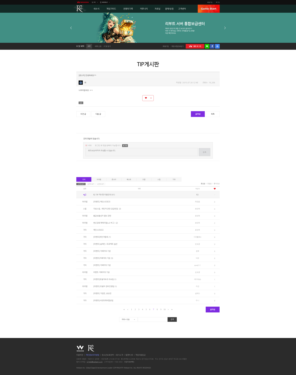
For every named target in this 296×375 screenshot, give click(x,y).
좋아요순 (217, 183)
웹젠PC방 (129, 355)
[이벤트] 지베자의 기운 (102, 265)
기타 (174, 179)
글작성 (197, 114)
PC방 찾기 (107, 46)
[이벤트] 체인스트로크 (101, 202)
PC (95, 2)
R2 (80, 9)
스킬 (158, 179)
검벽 (197, 251)
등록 (204, 152)
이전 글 (83, 114)
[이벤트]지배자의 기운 (103, 258)
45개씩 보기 (100, 184)
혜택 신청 (98, 46)
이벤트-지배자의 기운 (101, 272)
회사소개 (119, 355)
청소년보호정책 (108, 355)
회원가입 (209, 2)
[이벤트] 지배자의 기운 (102, 251)
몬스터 (114, 179)
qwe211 (197, 265)
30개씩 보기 (90, 184)
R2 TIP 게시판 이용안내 (104, 195)
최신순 (203, 183)
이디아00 (197, 279)
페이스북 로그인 (212, 46)
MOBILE (105, 2)
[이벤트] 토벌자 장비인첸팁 (105, 286)
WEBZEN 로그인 (195, 46)
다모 (197, 258)
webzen (82, 2)
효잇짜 (197, 209)
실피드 (197, 293)
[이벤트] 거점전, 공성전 (102, 293)
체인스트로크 (98, 230)
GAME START (209, 9)
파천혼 (197, 202)
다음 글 (98, 114)
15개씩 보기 (81, 184)
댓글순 (209, 183)
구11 (197, 300)
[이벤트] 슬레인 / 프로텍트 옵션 (105, 244)
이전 (71, 27)
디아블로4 (197, 237)
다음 (225, 27)
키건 (197, 286)
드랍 (143, 179)
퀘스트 (129, 179)
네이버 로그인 (207, 46)
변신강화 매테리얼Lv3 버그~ (105, 223)
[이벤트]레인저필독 (102, 237)
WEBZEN (80, 348)
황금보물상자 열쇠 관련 (102, 216)
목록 (212, 114)
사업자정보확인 (129, 362)
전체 (83, 179)
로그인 (218, 2)
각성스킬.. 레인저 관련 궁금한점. (107, 209)
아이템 (99, 179)
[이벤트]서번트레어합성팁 (103, 300)
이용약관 (79, 355)
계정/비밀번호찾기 (177, 46)
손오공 (197, 244)
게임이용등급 (140, 355)
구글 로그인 (217, 46)
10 (164, 309)
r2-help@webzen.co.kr (95, 362)
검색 (172, 319)
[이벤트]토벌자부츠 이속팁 (104, 279)
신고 (81, 103)
